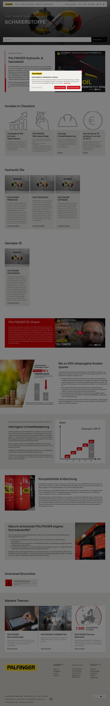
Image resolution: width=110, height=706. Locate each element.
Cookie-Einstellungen (37, 87)
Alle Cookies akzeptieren (73, 87)
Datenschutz (67, 83)
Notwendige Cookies (60, 87)
